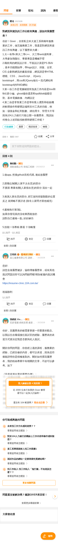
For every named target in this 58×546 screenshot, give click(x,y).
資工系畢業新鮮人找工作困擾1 (22, 449)
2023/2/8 (18, 21)
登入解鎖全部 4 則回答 (29, 383)
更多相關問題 (29, 482)
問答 (6, 10)
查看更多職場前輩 (30, 503)
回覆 (49, 239)
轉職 (45, 126)
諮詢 (43, 10)
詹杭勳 (13, 163)
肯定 (31, 239)
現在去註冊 (39, 402)
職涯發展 (33, 126)
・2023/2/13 (39, 167)
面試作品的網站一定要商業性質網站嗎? (26, 459)
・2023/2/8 (40, 258)
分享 (52, 136)
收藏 (40, 136)
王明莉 (13, 254)
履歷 (21, 126)
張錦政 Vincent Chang (16, 319)
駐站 (30, 10)
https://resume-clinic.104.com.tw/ (20, 283)
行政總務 (8, 126)
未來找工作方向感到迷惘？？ (21, 426)
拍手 (13, 239)
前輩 (18, 10)
